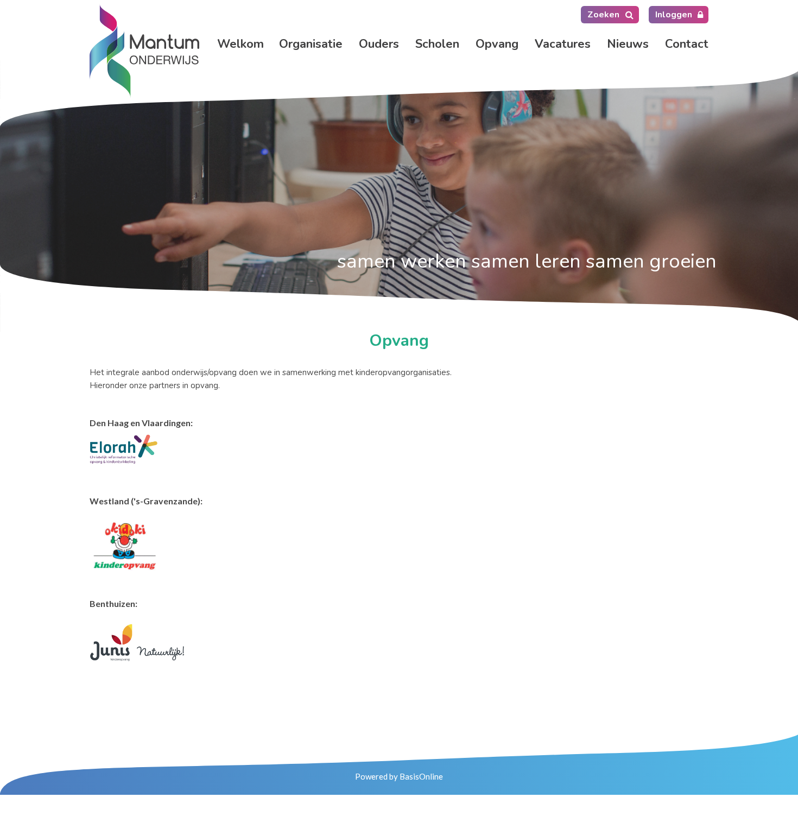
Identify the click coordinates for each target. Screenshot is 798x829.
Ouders (379, 44)
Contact (686, 44)
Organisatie (311, 44)
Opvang (497, 44)
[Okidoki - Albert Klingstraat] (123, 544)
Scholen (437, 44)
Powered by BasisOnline (399, 776)
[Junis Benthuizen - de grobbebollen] (137, 641)
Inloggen (673, 15)
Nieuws (628, 44)
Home (240, 44)
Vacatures (563, 44)
